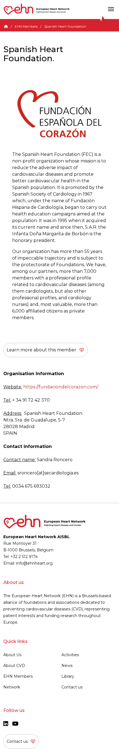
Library (67, 676)
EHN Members (26, 26)
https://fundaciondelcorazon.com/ (60, 386)
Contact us (71, 687)
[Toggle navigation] (111, 9)
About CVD (14, 665)
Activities (70, 654)
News (67, 665)
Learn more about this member (41, 350)
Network (11, 687)
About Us (12, 654)
